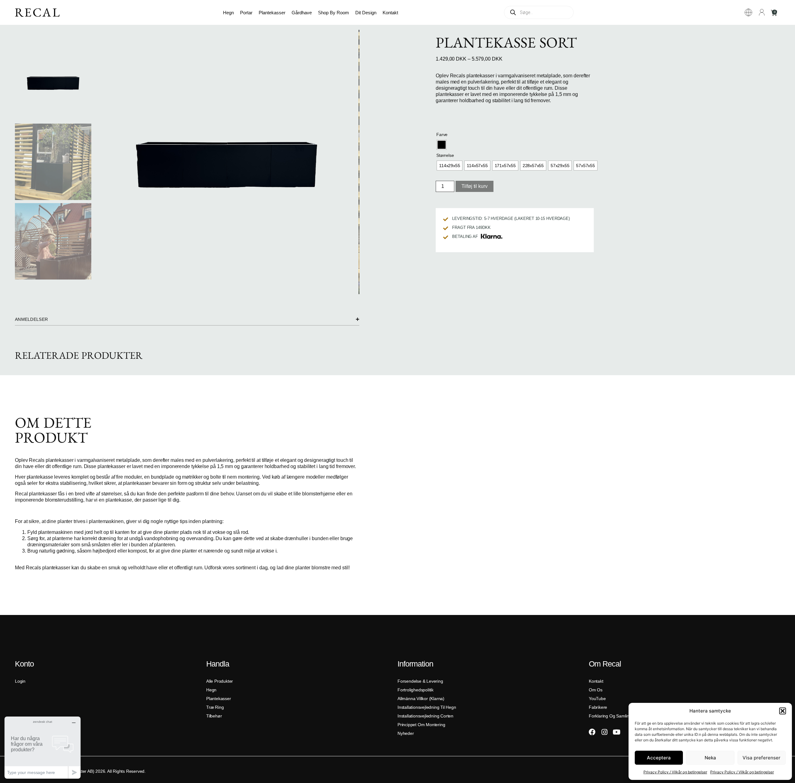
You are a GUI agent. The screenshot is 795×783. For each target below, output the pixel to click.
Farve (441, 134)
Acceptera (659, 758)
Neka (710, 758)
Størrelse (445, 155)
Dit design (365, 12)
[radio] (441, 144)
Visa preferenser (761, 758)
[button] (782, 711)
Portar (246, 12)
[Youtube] (616, 732)
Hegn (228, 12)
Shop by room (333, 12)
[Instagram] (604, 732)
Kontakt (390, 12)
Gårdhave (302, 12)
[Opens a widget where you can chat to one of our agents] (42, 747)
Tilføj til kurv (474, 186)
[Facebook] (592, 732)
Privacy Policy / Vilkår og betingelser (675, 772)
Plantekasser (272, 12)
